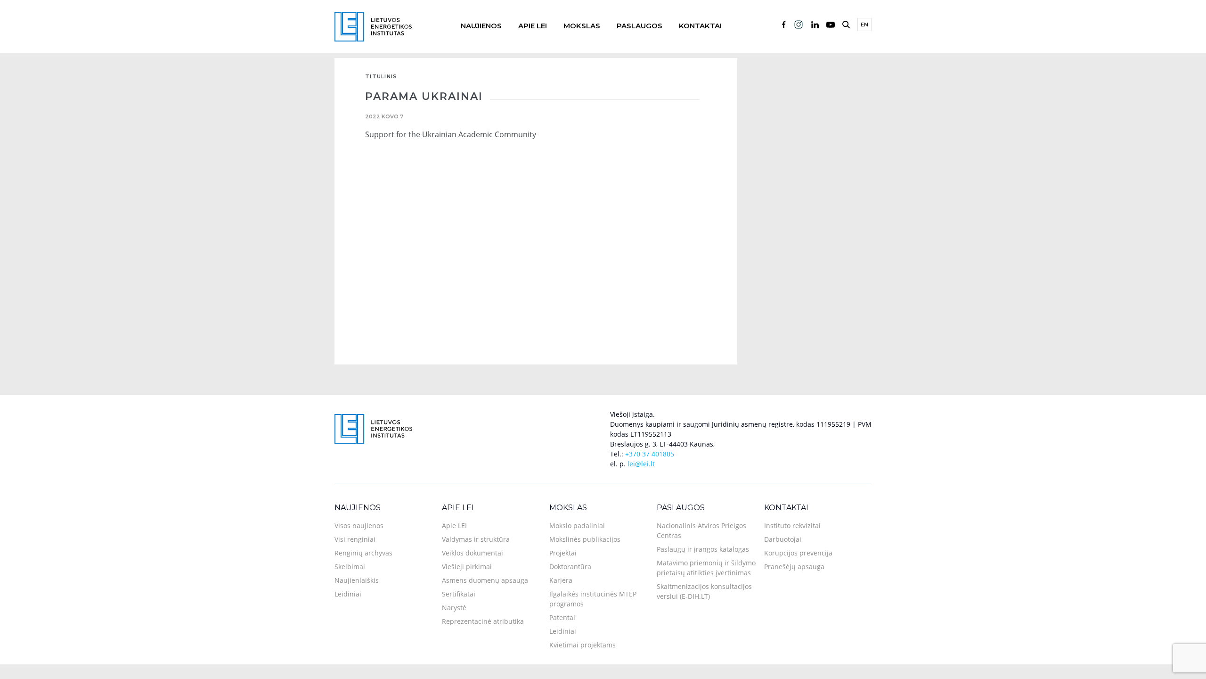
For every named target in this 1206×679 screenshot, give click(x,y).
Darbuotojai (782, 539)
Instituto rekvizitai (792, 525)
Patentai (562, 617)
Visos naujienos (358, 525)
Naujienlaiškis (356, 580)
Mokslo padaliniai (577, 525)
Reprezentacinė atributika (483, 621)
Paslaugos (639, 25)
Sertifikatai (458, 593)
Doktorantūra (570, 566)
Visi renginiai (354, 539)
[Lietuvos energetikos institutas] (373, 25)
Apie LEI (532, 25)
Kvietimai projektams (582, 644)
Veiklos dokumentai (472, 552)
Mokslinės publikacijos (584, 539)
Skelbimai (349, 566)
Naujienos (481, 25)
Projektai (563, 552)
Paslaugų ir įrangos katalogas (703, 549)
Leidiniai (347, 593)
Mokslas (581, 25)
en (864, 24)
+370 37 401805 (649, 453)
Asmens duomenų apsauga (485, 580)
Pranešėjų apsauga (794, 566)
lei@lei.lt (641, 463)
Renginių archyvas (363, 552)
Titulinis (381, 76)
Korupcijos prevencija (798, 552)
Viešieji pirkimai (467, 566)
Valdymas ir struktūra (476, 539)
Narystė (454, 607)
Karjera (560, 580)
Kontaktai (700, 25)
